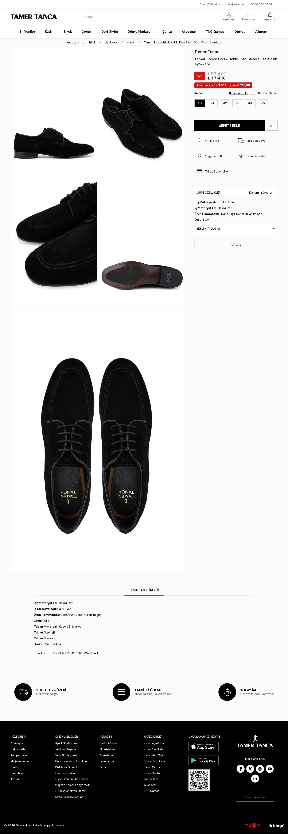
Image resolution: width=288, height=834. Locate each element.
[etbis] (199, 780)
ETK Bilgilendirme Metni (70, 791)
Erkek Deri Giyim (154, 761)
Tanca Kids (151, 779)
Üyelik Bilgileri (108, 743)
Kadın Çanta (152, 767)
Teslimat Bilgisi (208, 228)
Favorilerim (107, 761)
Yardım (104, 767)
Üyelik (14, 767)
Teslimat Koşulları (66, 749)
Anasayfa (17, 743)
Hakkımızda (18, 749)
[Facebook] (241, 769)
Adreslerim (107, 755)
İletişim (15, 779)
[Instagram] (260, 769)
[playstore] (203, 760)
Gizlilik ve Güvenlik (67, 767)
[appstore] (203, 746)
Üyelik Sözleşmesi (66, 743)
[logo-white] (255, 741)
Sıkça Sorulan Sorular (69, 797)
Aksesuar (150, 785)
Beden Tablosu (267, 93)
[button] (215, 156)
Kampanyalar (19, 755)
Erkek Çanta (152, 773)
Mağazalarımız (237, 4)
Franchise (17, 773)
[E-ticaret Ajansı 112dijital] (253, 825)
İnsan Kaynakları (66, 773)
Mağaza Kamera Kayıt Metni (73, 785)
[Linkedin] (255, 779)
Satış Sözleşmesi (66, 755)
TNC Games (151, 791)
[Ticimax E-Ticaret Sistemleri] (275, 826)
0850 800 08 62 (261, 4)
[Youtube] (270, 769)
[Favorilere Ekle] (272, 125)
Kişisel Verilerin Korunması (72, 779)
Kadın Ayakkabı (154, 743)
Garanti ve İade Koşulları (71, 761)
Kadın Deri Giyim (154, 755)
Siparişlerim (107, 749)
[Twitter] (250, 769)
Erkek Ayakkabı (154, 749)
